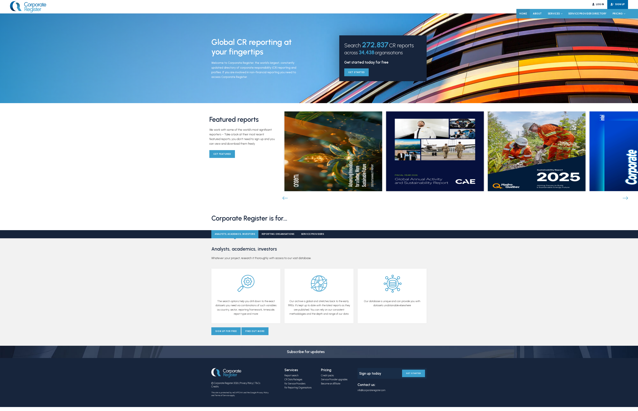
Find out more (255, 331)
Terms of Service (222, 395)
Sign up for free (226, 331)
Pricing (618, 13)
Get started (356, 72)
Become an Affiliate (330, 383)
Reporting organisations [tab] (278, 234)
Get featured (222, 154)
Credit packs (327, 375)
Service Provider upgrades (334, 379)
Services (554, 13)
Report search (291, 375)
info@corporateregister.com (371, 390)
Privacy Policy (246, 383)
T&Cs (257, 383)
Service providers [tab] (312, 234)
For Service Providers (294, 383)
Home (523, 13)
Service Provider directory (587, 13)
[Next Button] (625, 198)
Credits (215, 386)
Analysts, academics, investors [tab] (235, 234)
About (537, 13)
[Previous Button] (285, 198)
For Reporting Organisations (298, 387)
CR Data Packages (293, 379)
